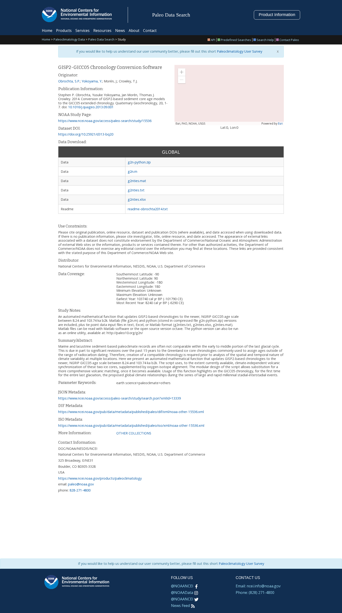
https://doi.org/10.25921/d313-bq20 (85, 134)
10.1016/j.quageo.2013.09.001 (91, 107)
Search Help (265, 39)
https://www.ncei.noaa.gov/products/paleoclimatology (100, 478)
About (134, 30)
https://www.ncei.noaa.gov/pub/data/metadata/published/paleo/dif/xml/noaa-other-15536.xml (131, 412)
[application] (229, 95)
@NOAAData (182, 592)
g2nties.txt (136, 190)
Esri (280, 123)
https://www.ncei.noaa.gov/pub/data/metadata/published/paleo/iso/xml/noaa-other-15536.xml (131, 425)
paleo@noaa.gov (81, 484)
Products (64, 30)
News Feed (180, 605)
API (213, 39)
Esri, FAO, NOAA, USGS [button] (190, 123)
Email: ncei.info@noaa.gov (258, 586)
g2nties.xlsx (137, 199)
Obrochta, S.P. (69, 81)
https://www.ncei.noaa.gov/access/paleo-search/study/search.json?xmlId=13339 (119, 398)
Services (82, 30)
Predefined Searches (236, 39)
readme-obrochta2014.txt (148, 209)
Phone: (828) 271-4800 (255, 592)
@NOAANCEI (182, 586)
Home (47, 30)
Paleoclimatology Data (69, 39)
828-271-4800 (80, 490)
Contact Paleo (289, 39)
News (120, 30)
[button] (181, 72)
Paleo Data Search (101, 39)
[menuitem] (212, 40)
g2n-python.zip (139, 162)
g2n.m (132, 171)
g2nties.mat (137, 181)
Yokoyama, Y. (92, 81)
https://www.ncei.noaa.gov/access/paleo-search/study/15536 (104, 121)
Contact (150, 30)
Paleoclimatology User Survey (239, 51)
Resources (102, 30)
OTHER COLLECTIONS (133, 433)
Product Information (277, 14)
